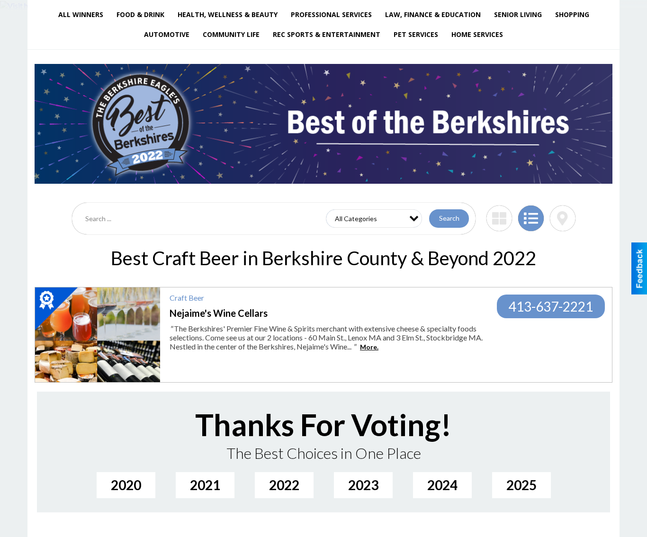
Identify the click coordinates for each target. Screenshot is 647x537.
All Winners (80, 14)
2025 (521, 485)
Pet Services (416, 34)
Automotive (166, 34)
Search (449, 218)
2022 (284, 485)
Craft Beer (187, 297)
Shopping (572, 14)
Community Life (231, 34)
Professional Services (331, 14)
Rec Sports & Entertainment (326, 34)
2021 (205, 485)
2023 (363, 485)
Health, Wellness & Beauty (228, 14)
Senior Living (518, 14)
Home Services (477, 34)
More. (369, 347)
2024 (442, 485)
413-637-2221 (551, 306)
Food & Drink (140, 14)
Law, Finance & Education (433, 14)
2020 (126, 485)
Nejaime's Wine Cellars (219, 313)
